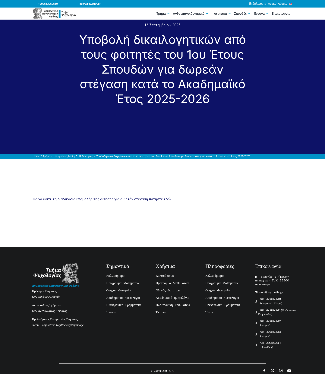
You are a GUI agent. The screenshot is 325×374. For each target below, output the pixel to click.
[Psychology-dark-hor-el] (54, 9)
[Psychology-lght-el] (55, 264)
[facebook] (264, 370)
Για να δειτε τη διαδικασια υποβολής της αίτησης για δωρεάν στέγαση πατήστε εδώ (102, 199)
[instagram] (281, 370)
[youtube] (289, 370)
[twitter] (272, 370)
